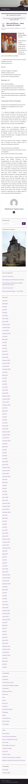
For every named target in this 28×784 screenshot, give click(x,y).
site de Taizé (5, 742)
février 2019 (5, 568)
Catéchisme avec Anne (8, 682)
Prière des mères (6, 754)
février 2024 (5, 390)
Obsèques (4, 706)
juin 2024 (4, 378)
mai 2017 (4, 631)
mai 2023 (4, 417)
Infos (3, 697)
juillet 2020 (5, 518)
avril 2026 (4, 312)
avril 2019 (4, 563)
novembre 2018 (6, 577)
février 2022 (5, 461)
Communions (5, 688)
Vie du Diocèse (6, 721)
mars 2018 (4, 601)
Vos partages (5, 724)
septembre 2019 (6, 548)
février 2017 (5, 640)
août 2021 (4, 479)
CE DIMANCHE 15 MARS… (14, 15)
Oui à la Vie (5, 751)
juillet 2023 (5, 411)
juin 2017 (4, 628)
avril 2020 (4, 527)
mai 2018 (4, 595)
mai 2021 (4, 488)
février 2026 (5, 318)
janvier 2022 (5, 464)
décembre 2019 (6, 539)
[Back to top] (24, 780)
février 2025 (5, 354)
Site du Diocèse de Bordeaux (9, 736)
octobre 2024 (5, 366)
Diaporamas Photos (7, 691)
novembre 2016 (6, 649)
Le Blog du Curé (5, 9)
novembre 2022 (6, 434)
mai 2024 (4, 381)
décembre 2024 (6, 360)
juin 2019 (4, 557)
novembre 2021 (6, 470)
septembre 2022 (6, 440)
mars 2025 (4, 351)
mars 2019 (4, 565)
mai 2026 (4, 309)
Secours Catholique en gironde (9, 739)
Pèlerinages (5, 712)
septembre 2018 (6, 583)
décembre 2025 (6, 324)
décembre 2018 (6, 574)
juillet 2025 (5, 339)
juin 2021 (4, 485)
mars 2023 (4, 422)
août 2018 (4, 586)
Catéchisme (5, 679)
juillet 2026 (5, 303)
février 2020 (5, 533)
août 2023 (4, 408)
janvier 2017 (5, 643)
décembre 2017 (6, 610)
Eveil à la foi (5, 694)
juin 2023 (4, 414)
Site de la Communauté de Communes (11, 757)
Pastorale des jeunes (7, 709)
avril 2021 (4, 491)
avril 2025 (4, 348)
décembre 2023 (6, 396)
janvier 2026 (5, 321)
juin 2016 (4, 664)
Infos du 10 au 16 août (7, 288)
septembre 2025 (6, 333)
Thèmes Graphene (14, 782)
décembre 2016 (6, 646)
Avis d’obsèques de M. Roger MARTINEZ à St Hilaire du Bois (14, 19)
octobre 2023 (5, 402)
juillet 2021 (5, 482)
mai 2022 (4, 452)
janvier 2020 (5, 536)
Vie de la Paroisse (6, 718)
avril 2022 (4, 455)
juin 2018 (4, 592)
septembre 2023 (6, 405)
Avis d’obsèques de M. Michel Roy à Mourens (13, 279)
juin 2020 (4, 521)
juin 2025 (4, 342)
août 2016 (4, 658)
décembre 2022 (6, 431)
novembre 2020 (6, 506)
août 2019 (4, 551)
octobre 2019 (5, 545)
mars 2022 (4, 458)
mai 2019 (4, 560)
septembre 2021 (6, 476)
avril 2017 (4, 634)
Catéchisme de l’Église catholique (10, 685)
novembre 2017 (6, 613)
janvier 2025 (5, 357)
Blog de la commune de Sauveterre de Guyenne (13, 760)
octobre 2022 (5, 437)
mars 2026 (4, 315)
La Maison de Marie (7, 748)
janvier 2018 (5, 607)
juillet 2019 (5, 554)
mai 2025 (4, 345)
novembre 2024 (6, 363)
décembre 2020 (6, 503)
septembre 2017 (6, 619)
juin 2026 (4, 306)
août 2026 (4, 300)
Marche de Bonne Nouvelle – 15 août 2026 (12, 291)
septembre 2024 (6, 369)
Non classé (5, 703)
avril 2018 (4, 598)
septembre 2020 (6, 512)
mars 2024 (4, 387)
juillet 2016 (5, 661)
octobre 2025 (5, 330)
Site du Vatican (6, 733)
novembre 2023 (6, 399)
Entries (5, 769)
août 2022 (4, 443)
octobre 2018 (5, 580)
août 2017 (4, 622)
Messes (20, 28)
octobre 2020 (5, 509)
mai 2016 (4, 667)
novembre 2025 (6, 327)
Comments (6, 772)
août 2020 (4, 515)
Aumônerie (5, 676)
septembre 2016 (6, 655)
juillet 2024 (5, 375)
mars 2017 (4, 637)
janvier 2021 (5, 500)
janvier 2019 (5, 571)
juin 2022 (4, 449)
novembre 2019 (6, 542)
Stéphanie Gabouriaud (7, 28)
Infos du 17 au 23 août (7, 276)
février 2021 (5, 497)
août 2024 (4, 372)
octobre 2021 (5, 473)
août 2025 (4, 336)
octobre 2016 (5, 652)
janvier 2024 (5, 393)
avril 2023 (4, 420)
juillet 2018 (5, 589)
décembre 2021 (6, 467)
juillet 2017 (5, 625)
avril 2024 (4, 384)
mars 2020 (4, 530)
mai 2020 (4, 524)
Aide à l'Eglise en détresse (8, 745)
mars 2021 (4, 494)
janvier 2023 (5, 428)
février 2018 (5, 604)
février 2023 (5, 425)
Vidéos (4, 715)
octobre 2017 (5, 616)
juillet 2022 (5, 446)
